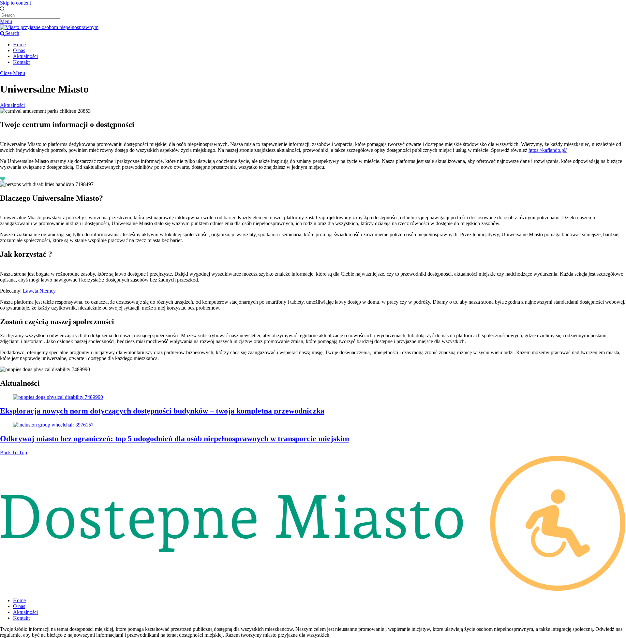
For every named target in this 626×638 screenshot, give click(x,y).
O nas (19, 50)
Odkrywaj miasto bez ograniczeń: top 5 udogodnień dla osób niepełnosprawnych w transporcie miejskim (174, 438)
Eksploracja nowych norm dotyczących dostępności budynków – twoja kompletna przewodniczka (162, 411)
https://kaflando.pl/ (548, 150)
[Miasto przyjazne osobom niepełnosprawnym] (49, 27)
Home (19, 44)
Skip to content (15, 3)
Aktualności (25, 56)
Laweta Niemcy (39, 291)
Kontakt (21, 62)
